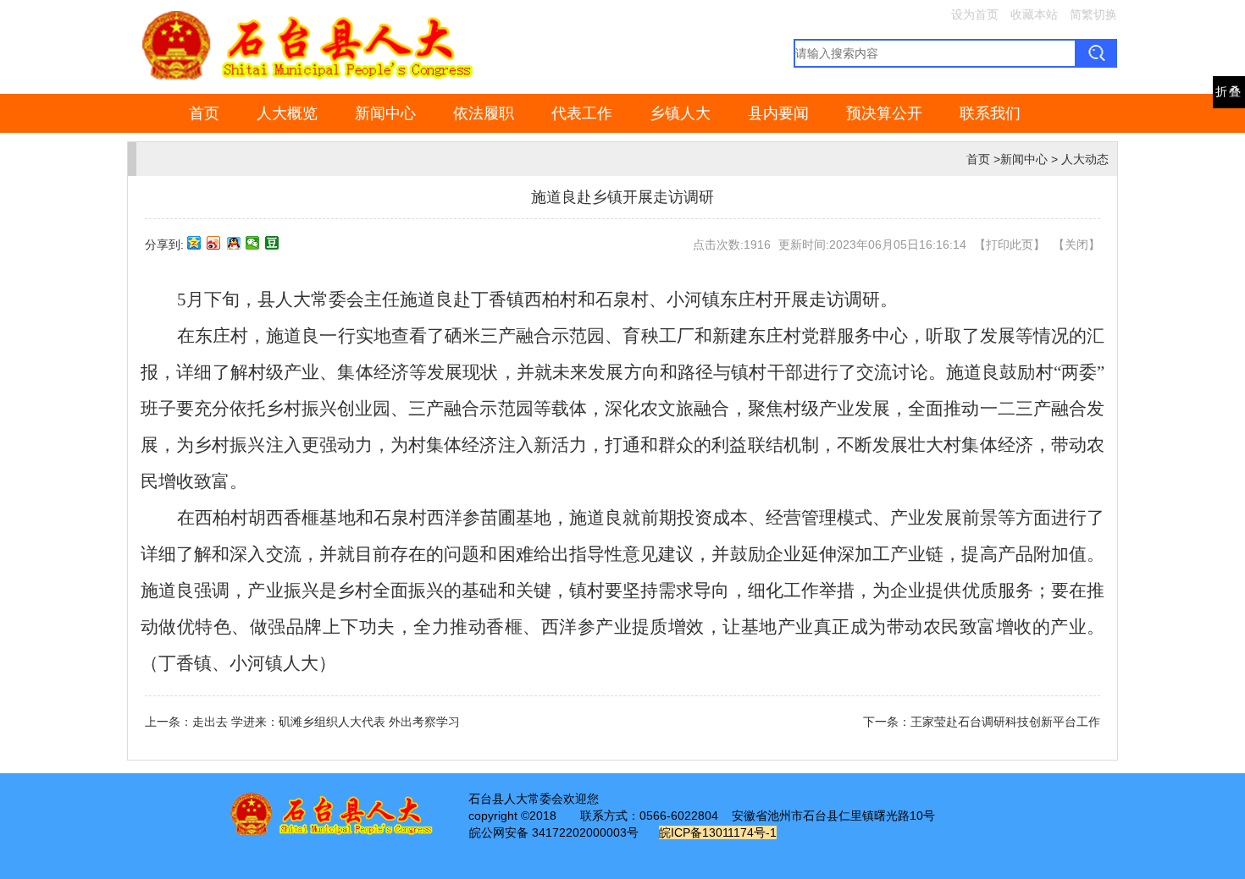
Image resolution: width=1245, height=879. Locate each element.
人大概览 (287, 113)
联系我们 (990, 113)
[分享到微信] (253, 243)
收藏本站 (1034, 14)
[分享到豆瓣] (272, 243)
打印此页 (1009, 244)
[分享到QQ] (233, 243)
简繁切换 (1093, 14)
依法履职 (483, 113)
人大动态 (1085, 159)
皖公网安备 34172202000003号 (554, 832)
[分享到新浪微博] (214, 243)
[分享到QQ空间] (194, 243)
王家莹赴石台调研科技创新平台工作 (1005, 721)
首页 (204, 113)
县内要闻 (778, 113)
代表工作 (581, 113)
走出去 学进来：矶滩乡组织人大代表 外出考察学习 (326, 721)
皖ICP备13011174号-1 (718, 832)
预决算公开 (884, 113)
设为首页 (975, 14)
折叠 (1228, 91)
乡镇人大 (680, 113)
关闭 (1076, 244)
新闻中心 (385, 113)
